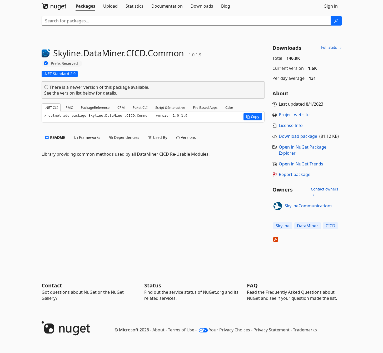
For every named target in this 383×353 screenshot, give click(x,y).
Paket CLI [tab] (140, 107)
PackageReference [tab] (95, 107)
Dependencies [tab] (126, 137)
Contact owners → (324, 192)
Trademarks (305, 330)
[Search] (336, 21)
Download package (298, 136)
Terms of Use (181, 330)
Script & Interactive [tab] (170, 107)
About (158, 330)
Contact (52, 285)
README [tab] (57, 137)
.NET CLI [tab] (51, 107)
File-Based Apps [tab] (205, 107)
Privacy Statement (271, 330)
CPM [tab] (121, 107)
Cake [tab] (229, 107)
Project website (294, 114)
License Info (291, 125)
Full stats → (331, 47)
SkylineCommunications (308, 206)
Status (152, 285)
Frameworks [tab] (89, 137)
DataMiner (307, 226)
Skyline (283, 226)
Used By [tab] (159, 137)
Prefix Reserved (64, 63)
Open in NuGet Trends (301, 164)
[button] (252, 116)
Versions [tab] (188, 137)
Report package (294, 174)
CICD (330, 226)
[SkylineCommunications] (277, 206)
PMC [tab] (69, 107)
